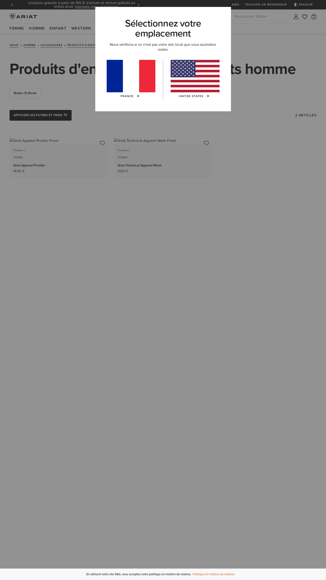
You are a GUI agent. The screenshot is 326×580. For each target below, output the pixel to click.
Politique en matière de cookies (213, 574)
